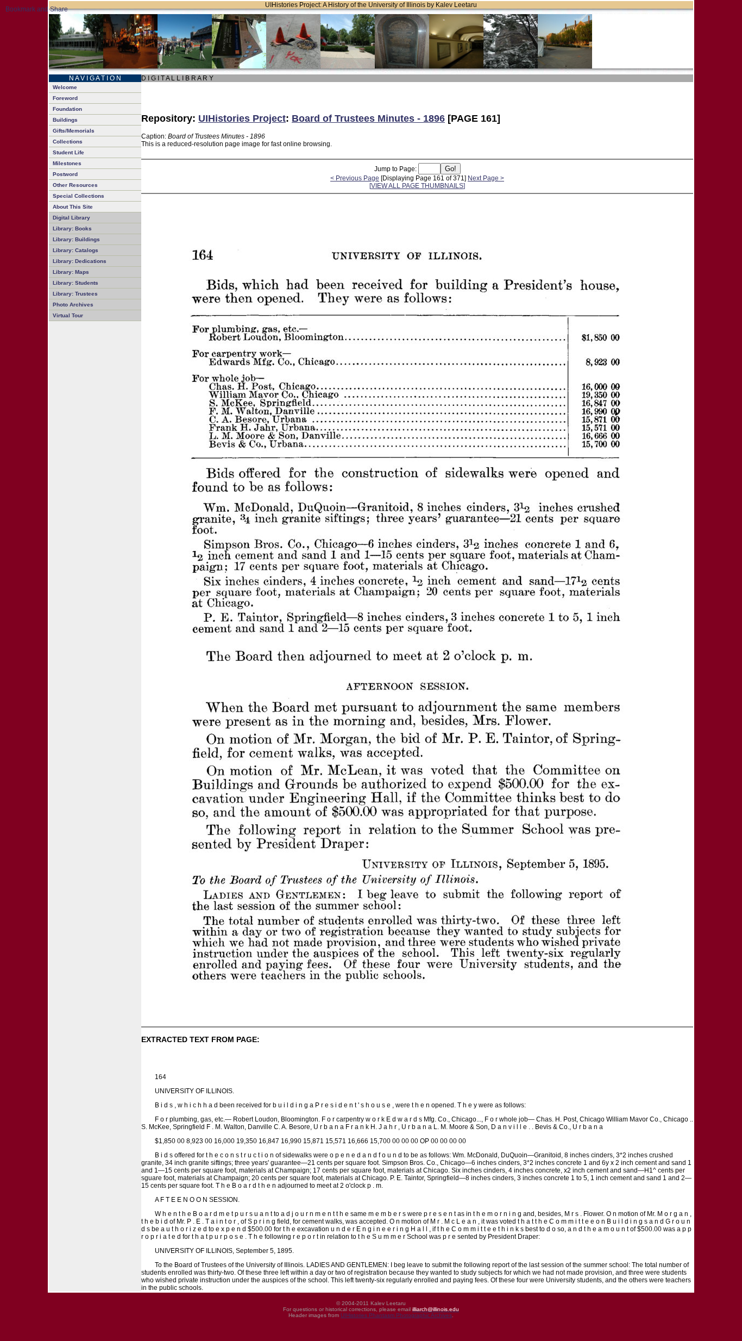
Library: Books (72, 228)
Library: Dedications (79, 261)
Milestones (67, 163)
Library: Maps (71, 272)
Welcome (65, 87)
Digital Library (71, 218)
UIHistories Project (242, 118)
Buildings (65, 120)
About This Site (73, 207)
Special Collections (78, 196)
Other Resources (75, 185)
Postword (65, 174)
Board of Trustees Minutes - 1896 (368, 118)
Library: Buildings (76, 239)
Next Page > (486, 178)
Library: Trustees (75, 294)
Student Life (68, 152)
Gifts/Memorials (74, 131)
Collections (68, 142)
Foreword (65, 98)
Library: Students (75, 283)
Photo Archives (73, 305)
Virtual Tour (68, 315)
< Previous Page (354, 178)
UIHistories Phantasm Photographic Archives (396, 1315)
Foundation (67, 109)
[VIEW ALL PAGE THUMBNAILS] (417, 186)
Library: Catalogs (75, 250)
